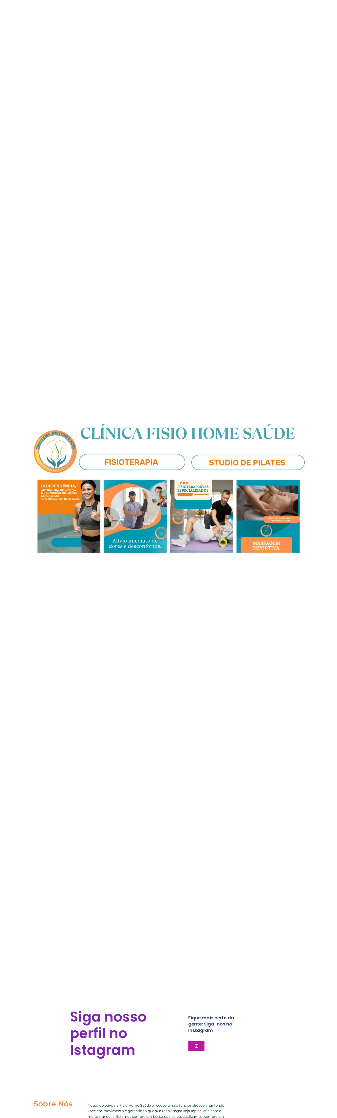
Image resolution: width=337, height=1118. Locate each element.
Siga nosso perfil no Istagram (108, 1033)
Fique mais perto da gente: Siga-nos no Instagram (211, 1024)
